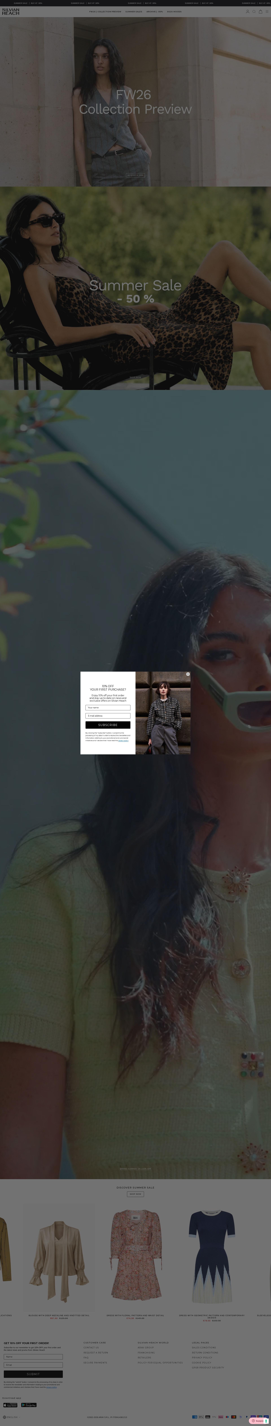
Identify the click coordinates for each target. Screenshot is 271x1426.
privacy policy (123, 741)
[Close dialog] (188, 674)
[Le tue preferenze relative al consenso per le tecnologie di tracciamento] (266, 1421)
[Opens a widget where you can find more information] (258, 1421)
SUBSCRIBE (108, 725)
